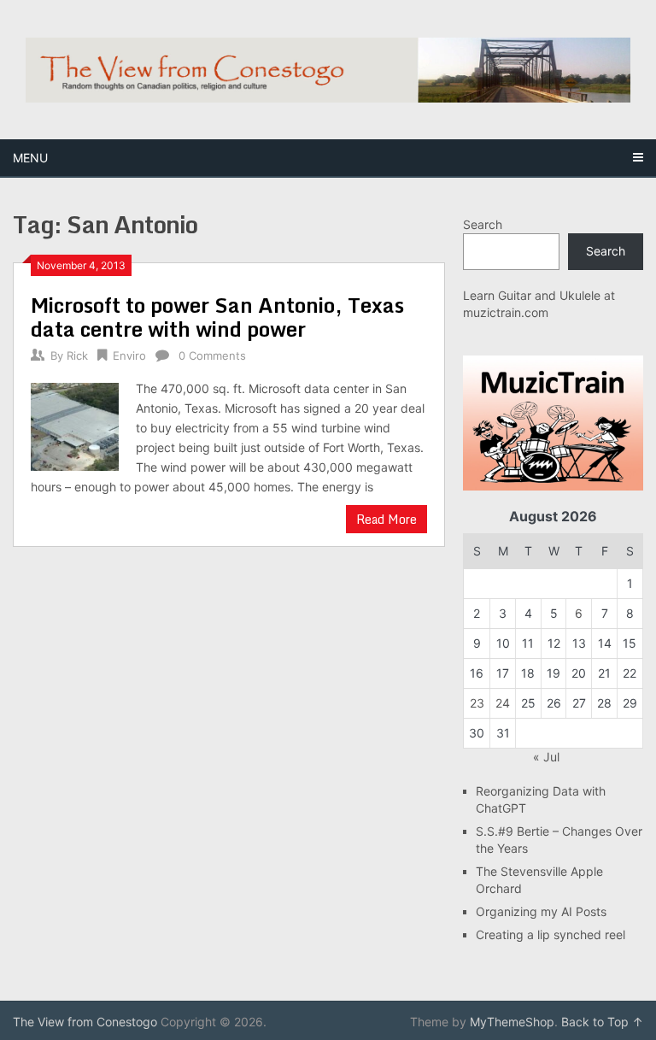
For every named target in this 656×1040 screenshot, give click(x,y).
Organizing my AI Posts (541, 911)
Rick (77, 355)
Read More (386, 519)
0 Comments (212, 355)
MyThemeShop (512, 1021)
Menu (30, 157)
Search (482, 224)
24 (502, 703)
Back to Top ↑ (602, 1021)
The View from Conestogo (85, 1021)
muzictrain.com (505, 312)
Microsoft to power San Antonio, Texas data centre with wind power (217, 316)
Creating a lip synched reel (550, 934)
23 (477, 703)
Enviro (129, 355)
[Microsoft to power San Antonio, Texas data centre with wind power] (75, 425)
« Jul (546, 756)
